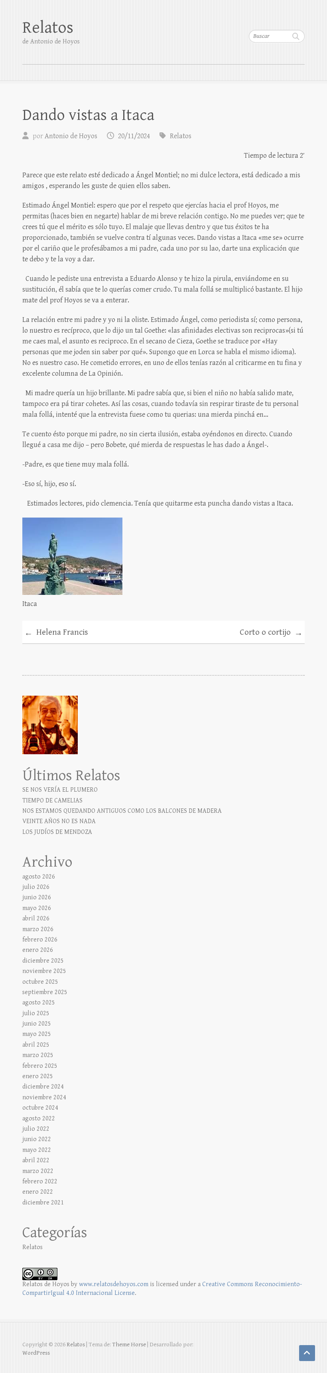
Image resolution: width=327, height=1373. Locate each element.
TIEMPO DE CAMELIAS (52, 800)
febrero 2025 (39, 1066)
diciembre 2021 (43, 1202)
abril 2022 (35, 1160)
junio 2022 (36, 1139)
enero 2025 (37, 1076)
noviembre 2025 (44, 971)
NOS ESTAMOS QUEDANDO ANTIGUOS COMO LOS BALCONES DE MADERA (122, 811)
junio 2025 (36, 1024)
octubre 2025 (40, 982)
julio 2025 (35, 1013)
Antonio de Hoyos (71, 136)
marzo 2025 (37, 1055)
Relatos (47, 27)
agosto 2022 (38, 1118)
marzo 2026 (37, 929)
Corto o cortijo (271, 633)
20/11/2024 (134, 136)
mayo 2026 (36, 908)
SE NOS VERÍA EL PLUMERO (60, 790)
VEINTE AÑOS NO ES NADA (59, 821)
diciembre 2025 (43, 961)
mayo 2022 (36, 1150)
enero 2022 (37, 1192)
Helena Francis (56, 633)
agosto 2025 (38, 1002)
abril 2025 (35, 1045)
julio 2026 (35, 887)
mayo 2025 (36, 1034)
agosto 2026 (38, 877)
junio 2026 (36, 897)
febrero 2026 (39, 939)
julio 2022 (35, 1129)
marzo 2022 (37, 1171)
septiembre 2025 (44, 992)
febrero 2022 (39, 1181)
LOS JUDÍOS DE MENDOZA (57, 832)
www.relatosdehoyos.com (113, 1284)
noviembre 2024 (44, 1097)
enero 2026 (37, 950)
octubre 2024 (40, 1108)
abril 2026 (35, 918)
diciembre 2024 (43, 1087)
